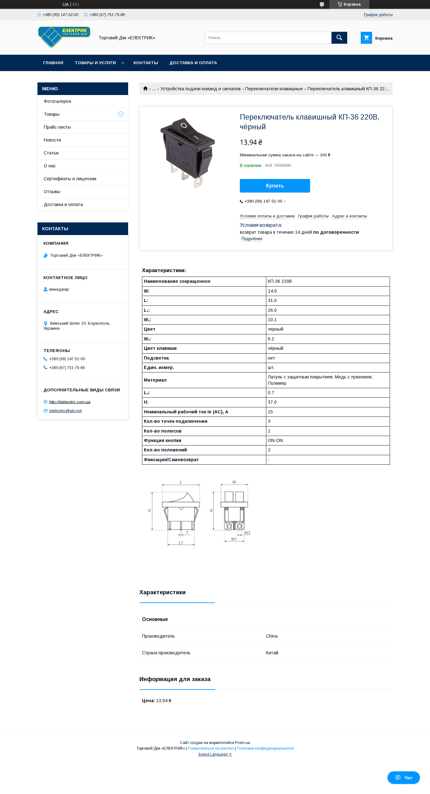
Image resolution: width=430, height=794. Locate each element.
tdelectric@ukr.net (65, 410)
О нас (50, 165)
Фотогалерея (57, 101)
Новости (52, 140)
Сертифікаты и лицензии (70, 178)
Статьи (51, 152)
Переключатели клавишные (274, 88)
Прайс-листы (57, 127)
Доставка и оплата (193, 62)
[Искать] (339, 38)
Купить (275, 185)
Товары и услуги (95, 62)
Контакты (145, 62)
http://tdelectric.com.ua (69, 401)
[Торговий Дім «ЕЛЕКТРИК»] (64, 46)
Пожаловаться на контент (211, 748)
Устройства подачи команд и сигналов (201, 88)
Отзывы (52, 191)
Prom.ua (242, 743)
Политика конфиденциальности (265, 748)
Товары (51, 114)
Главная (53, 62)
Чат (408, 777)
